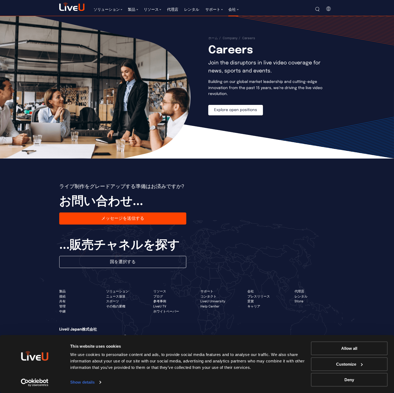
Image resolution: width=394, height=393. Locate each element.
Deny (349, 379)
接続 (62, 296)
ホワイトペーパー (166, 311)
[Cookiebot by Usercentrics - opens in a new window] (34, 383)
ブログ (158, 296)
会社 (250, 291)
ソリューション (117, 291)
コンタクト (208, 296)
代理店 (299, 291)
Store (299, 301)
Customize (346, 364)
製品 (62, 291)
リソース (159, 291)
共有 (62, 301)
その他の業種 (115, 306)
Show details (82, 382)
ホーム (213, 38)
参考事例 (159, 301)
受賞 (250, 301)
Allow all (349, 348)
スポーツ (112, 301)
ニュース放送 (115, 296)
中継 (62, 311)
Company (230, 38)
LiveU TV (159, 306)
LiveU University (212, 301)
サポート (206, 291)
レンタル (301, 296)
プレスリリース (258, 296)
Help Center (210, 306)
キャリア (253, 306)
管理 (62, 306)
